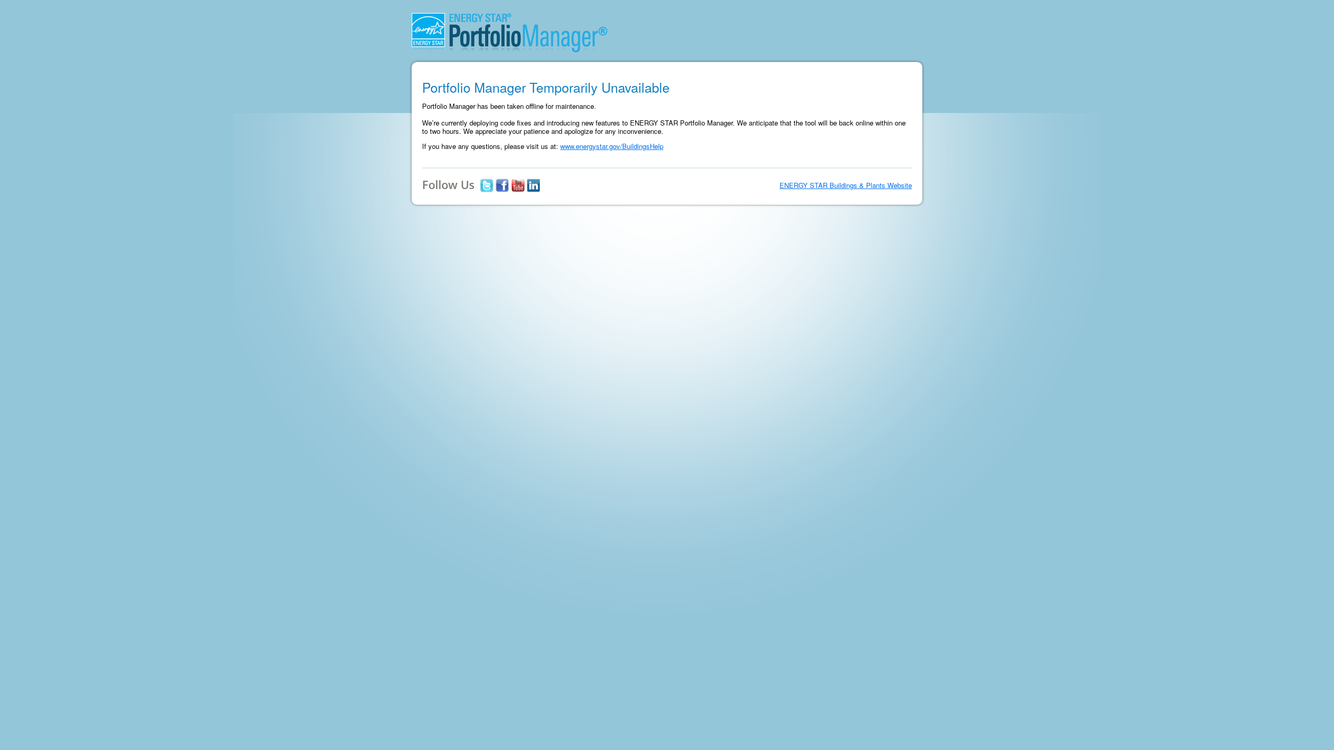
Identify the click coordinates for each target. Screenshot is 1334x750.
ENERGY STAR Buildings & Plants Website (846, 185)
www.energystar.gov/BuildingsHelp (611, 146)
